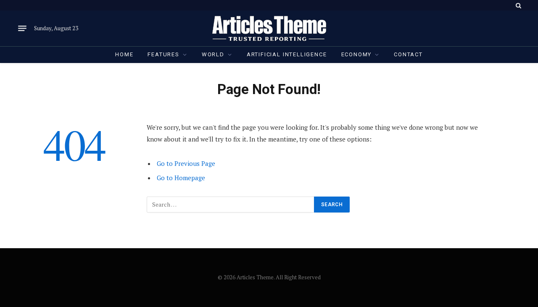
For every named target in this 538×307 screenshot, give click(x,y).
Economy (356, 54)
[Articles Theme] (269, 28)
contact (408, 54)
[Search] (517, 5)
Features (163, 54)
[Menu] (22, 28)
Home (124, 54)
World (213, 54)
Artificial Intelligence (287, 54)
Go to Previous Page (186, 163)
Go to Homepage (181, 177)
